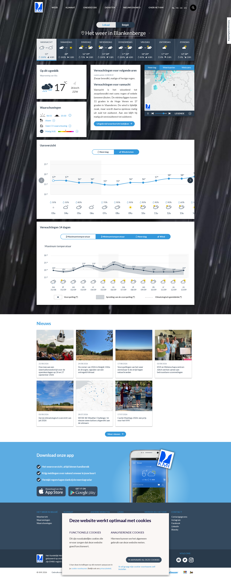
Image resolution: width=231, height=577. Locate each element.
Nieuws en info (131, 7)
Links (121, 512)
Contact (176, 512)
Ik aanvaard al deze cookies (143, 560)
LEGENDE (179, 113)
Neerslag (152, 67)
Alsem (48, 120)
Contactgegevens (179, 517)
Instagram (175, 520)
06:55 (49, 116)
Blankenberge (130, 33)
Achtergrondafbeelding (229, 30)
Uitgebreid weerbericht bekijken (113, 123)
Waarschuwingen (44, 523)
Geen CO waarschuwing (56, 126)
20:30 (63, 116)
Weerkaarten (169, 67)
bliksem (179, 105)
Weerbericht (42, 517)
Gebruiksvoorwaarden (61, 572)
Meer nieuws (114, 434)
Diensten (110, 7)
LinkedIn (175, 526)
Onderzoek (90, 7)
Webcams (186, 67)
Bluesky (174, 529)
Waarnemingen (43, 520)
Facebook (175, 523)
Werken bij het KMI (156, 512)
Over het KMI (156, 7)
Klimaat (70, 7)
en (185, 8)
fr (177, 8)
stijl (178, 106)
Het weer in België (47, 512)
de (181, 8)
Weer (55, 7)
